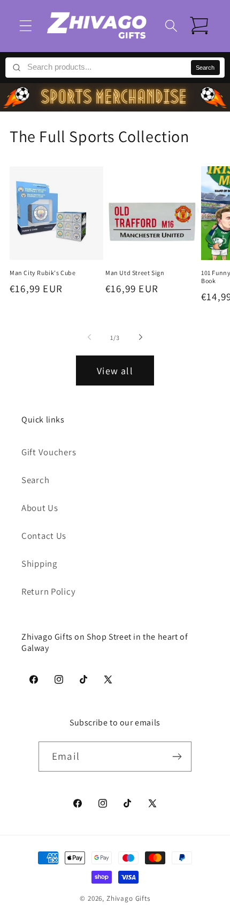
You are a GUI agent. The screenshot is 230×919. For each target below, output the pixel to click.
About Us (39, 508)
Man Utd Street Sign (134, 273)
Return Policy (48, 591)
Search (205, 67)
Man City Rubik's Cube (43, 273)
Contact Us (43, 536)
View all (115, 371)
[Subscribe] (177, 757)
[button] (26, 25)
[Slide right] (140, 337)
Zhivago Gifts (128, 898)
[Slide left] (89, 337)
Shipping (39, 563)
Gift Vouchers (48, 452)
